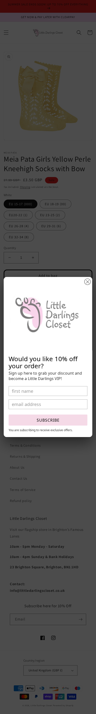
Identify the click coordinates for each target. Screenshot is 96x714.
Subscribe (48, 420)
